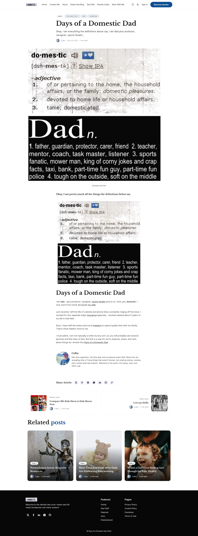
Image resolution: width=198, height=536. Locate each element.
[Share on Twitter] (76, 382)
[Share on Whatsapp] (94, 382)
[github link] (50, 515)
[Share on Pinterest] (88, 382)
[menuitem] (44, 4)
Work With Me (118, 4)
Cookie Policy (131, 508)
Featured (104, 512)
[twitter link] (28, 515)
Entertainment (107, 520)
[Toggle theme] (138, 4)
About (64, 4)
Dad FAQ (90, 4)
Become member (161, 4)
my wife (92, 305)
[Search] (133, 4)
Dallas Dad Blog (77, 4)
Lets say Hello (140, 402)
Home (44, 4)
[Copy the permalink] (112, 382)
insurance (92, 315)
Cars (103, 516)
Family (103, 504)
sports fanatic (98, 301)
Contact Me (55, 4)
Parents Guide (103, 4)
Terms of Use (130, 516)
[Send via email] (106, 382)
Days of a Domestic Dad (96, 342)
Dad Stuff (105, 508)
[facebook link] (33, 515)
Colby (63, 40)
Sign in (145, 4)
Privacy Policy (131, 504)
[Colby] (57, 40)
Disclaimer (129, 512)
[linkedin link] (39, 515)
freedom (97, 325)
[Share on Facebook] (82, 382)
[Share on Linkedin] (100, 382)
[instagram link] (44, 515)
